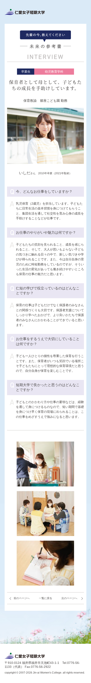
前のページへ (22, 598)
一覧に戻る (45, 598)
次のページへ (69, 598)
